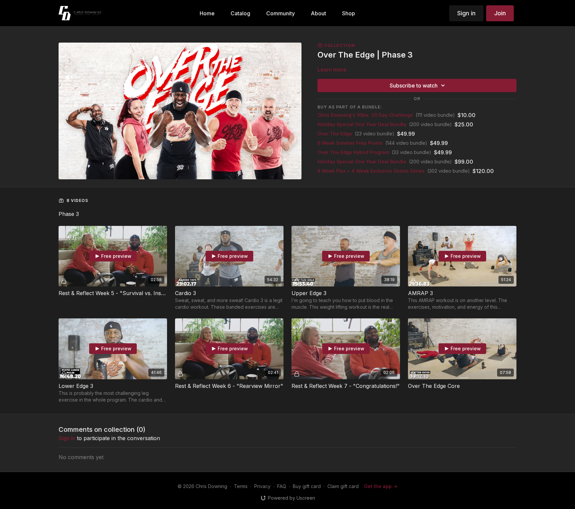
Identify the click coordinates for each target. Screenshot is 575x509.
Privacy (262, 486)
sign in (67, 438)
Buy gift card (307, 486)
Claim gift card (343, 486)
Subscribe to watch (414, 85)
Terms (241, 486)
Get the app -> (380, 486)
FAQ (281, 486)
